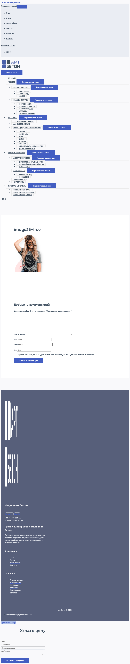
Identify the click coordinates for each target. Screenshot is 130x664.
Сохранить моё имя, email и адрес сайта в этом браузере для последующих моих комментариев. (55, 354)
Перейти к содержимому (11, 2)
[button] (30, 82)
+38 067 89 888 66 (8, 45)
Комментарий (19, 334)
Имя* (16, 339)
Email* (16, 344)
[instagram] (7, 52)
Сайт (15, 350)
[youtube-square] (10, 52)
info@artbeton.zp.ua (14, 520)
